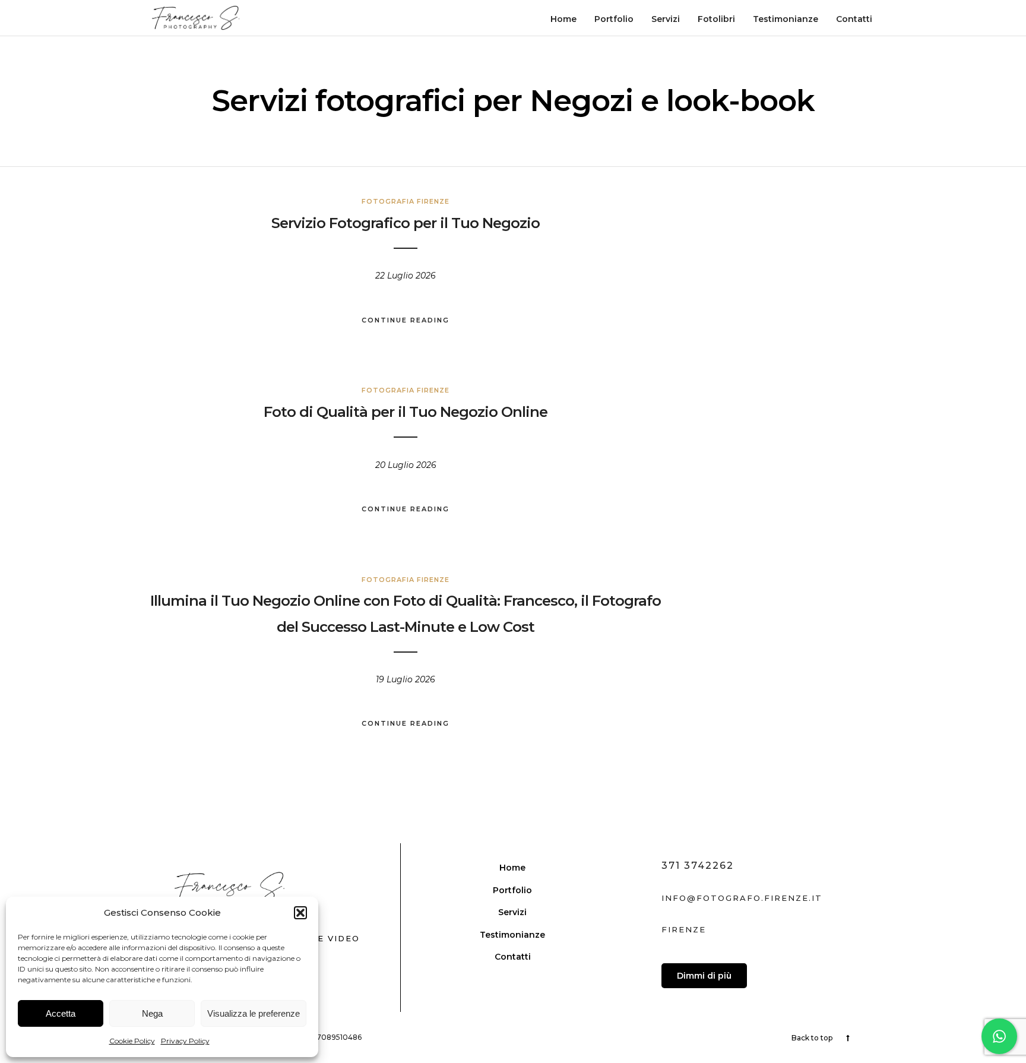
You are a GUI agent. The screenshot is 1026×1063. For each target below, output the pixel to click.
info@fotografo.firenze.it (741, 898)
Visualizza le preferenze (253, 1013)
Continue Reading (405, 320)
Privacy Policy (185, 1040)
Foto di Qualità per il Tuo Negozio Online (405, 411)
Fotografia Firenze (405, 201)
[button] (300, 913)
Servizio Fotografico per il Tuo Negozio (405, 223)
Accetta (60, 1013)
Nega (152, 1013)
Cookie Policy (132, 1040)
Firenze (683, 929)
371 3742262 (697, 865)
